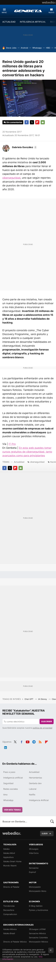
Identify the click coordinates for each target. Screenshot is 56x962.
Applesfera (8, 857)
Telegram (34, 741)
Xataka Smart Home (12, 861)
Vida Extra (33, 853)
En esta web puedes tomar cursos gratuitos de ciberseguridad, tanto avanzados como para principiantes (27, 451)
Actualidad (19, 462)
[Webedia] (49, 2)
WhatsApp (8, 800)
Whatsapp (37, 48)
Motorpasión (35, 887)
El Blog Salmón (36, 906)
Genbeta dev (35, 783)
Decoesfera (8, 910)
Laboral (32, 789)
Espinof (32, 872)
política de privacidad (42, 728)
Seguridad (8, 783)
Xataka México (10, 929)
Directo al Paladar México (15, 941)
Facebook (26, 122)
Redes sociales (10, 789)
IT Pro (12, 443)
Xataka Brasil (9, 933)
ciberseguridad (11, 177)
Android (24, 48)
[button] (24, 147)
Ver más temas (12, 810)
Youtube (27, 741)
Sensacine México (37, 933)
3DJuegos (33, 849)
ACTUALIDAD (9, 21)
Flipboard (37, 122)
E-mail (43, 122)
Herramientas (35, 777)
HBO (48, 48)
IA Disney (42, 699)
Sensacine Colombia (38, 937)
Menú (4, 12)
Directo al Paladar (11, 887)
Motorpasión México (38, 941)
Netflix (32, 794)
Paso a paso (9, 772)
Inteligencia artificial (13, 777)
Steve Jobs (11, 48)
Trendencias (9, 906)
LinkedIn (5, 747)
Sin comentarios (14, 122)
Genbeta (28, 10)
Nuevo (51, 12)
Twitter (32, 122)
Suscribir (46, 721)
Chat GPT (29, 699)
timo (5, 794)
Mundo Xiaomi (9, 865)
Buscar (52, 821)
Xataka (6, 849)
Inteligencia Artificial (39, 800)
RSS (40, 741)
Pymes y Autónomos (38, 910)
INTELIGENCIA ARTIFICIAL (33, 21)
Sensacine (34, 868)
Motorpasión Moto (37, 891)
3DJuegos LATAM (37, 929)
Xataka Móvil (9, 853)
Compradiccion (10, 914)
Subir (45, 833)
